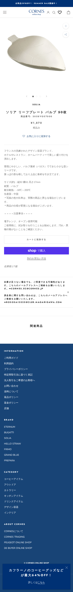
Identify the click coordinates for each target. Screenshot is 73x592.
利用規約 (9, 363)
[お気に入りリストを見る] (60, 12)
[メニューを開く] (4, 12)
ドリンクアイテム (13, 501)
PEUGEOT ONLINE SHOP (18, 542)
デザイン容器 (11, 507)
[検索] (54, 12)
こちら (41, 582)
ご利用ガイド (11, 357)
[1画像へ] (33, 96)
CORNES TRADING (14, 536)
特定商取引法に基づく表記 (18, 374)
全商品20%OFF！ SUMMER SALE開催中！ (36, 3)
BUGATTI (9, 432)
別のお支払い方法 (36, 258)
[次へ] (46, 96)
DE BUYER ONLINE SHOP (18, 548)
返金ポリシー (11, 402)
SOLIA (7, 438)
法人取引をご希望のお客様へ (19, 380)
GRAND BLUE (11, 455)
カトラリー (10, 490)
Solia (36, 104)
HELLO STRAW (12, 443)
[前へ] (26, 96)
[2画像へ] (36, 96)
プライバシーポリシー (16, 369)
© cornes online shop (36, 563)
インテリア (10, 512)
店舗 (6, 408)
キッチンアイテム (13, 495)
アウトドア (10, 484)
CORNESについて (13, 531)
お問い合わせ (11, 386)
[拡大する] (66, 26)
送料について (11, 391)
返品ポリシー (11, 397)
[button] (36, 136)
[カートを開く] (68, 12)
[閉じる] (66, 567)
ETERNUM (9, 426)
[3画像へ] (40, 96)
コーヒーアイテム (13, 479)
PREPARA (9, 460)
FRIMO (8, 449)
